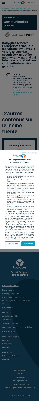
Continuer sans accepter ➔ (29, 153)
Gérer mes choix (12, 244)
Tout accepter (28, 244)
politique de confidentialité (12, 239)
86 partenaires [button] (29, 166)
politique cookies (27, 239)
